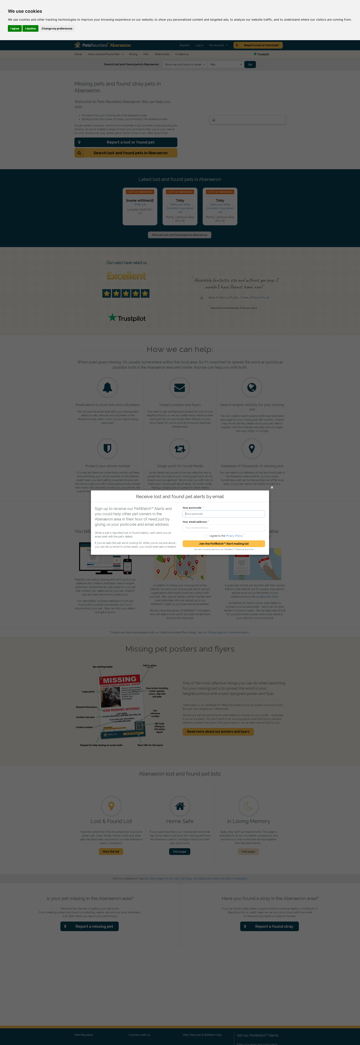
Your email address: (195, 521)
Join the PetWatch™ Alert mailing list (224, 543)
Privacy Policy (234, 535)
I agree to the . (226, 535)
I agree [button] (14, 28)
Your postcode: (192, 507)
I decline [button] (30, 28)
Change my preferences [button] (57, 28)
